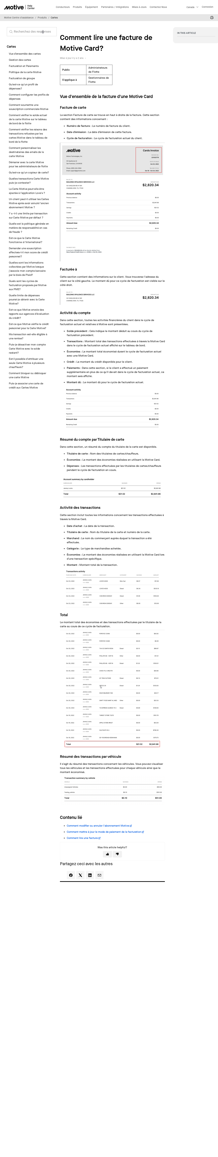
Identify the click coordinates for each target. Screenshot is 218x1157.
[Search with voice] (43, 31)
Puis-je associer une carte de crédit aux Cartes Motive (26, 385)
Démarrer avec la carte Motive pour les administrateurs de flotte (28, 164)
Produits (42, 17)
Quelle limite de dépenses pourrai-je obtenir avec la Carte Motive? (27, 299)
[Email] (99, 875)
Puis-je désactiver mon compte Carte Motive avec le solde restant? (27, 348)
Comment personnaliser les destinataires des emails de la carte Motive (26, 152)
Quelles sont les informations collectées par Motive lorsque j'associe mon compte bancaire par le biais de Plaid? (27, 269)
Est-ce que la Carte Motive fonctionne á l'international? (25, 240)
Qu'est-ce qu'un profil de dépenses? (23, 86)
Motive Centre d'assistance (19, 17)
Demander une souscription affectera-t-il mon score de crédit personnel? (28, 252)
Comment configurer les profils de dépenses (29, 97)
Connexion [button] (207, 7)
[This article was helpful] (107, 854)
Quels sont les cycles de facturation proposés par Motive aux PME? (27, 285)
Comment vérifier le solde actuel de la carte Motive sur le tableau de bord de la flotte (28, 119)
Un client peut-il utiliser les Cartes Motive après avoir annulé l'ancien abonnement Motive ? (29, 203)
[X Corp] (80, 875)
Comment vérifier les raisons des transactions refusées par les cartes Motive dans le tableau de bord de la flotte (28, 136)
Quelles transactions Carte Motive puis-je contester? (29, 180)
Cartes (54, 17)
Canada (190, 7)
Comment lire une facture (82, 838)
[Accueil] (19, 7)
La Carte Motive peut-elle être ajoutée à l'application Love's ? (27, 191)
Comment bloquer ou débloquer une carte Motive (27, 375)
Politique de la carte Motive (25, 72)
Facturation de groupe (22, 78)
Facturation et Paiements (24, 66)
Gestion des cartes (20, 60)
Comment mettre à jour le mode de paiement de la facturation (104, 832)
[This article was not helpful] (117, 854)
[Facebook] (71, 875)
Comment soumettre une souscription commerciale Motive (28, 107)
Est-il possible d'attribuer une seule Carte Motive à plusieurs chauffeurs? (26, 363)
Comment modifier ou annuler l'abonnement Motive (98, 825)
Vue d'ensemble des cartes (25, 53)
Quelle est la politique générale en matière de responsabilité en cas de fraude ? (29, 228)
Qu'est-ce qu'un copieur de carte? (29, 172)
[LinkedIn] (90, 875)
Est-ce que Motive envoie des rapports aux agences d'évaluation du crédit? (29, 314)
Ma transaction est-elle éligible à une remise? (28, 336)
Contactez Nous (158, 7)
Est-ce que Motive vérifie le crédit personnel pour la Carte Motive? (29, 326)
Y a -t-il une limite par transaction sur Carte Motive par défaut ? (28, 215)
